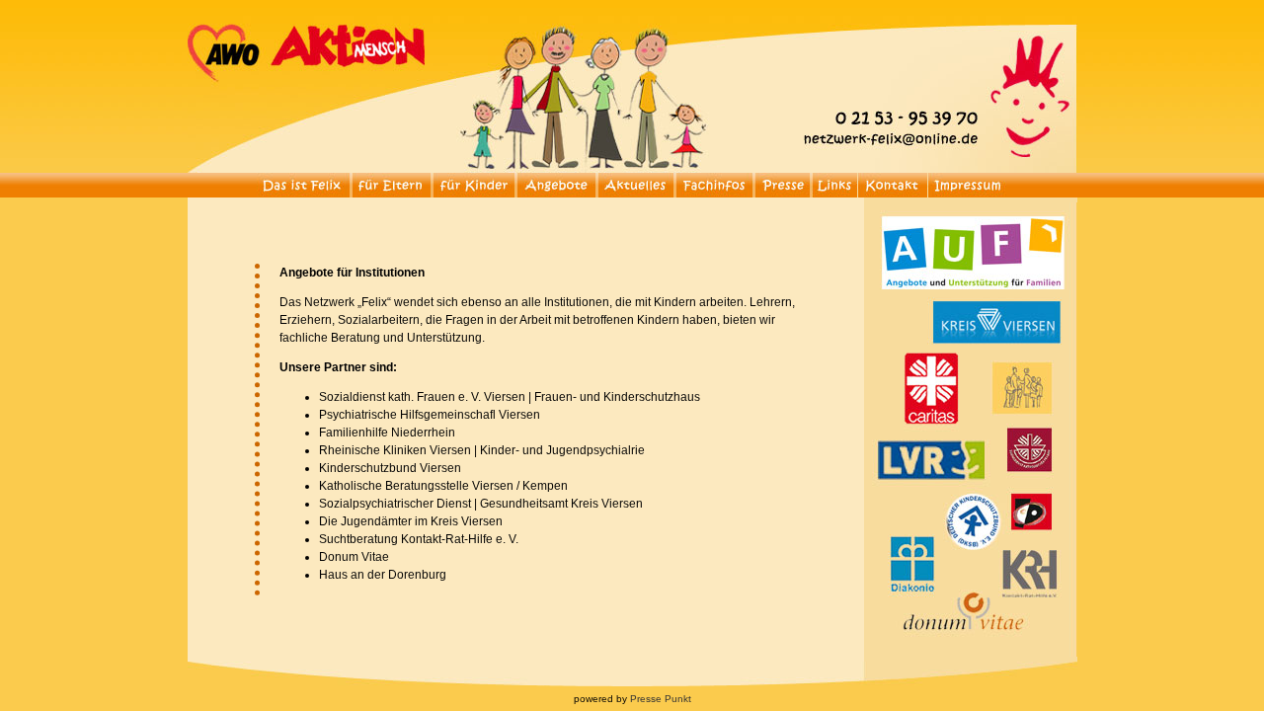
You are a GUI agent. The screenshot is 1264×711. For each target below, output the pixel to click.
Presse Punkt (660, 698)
